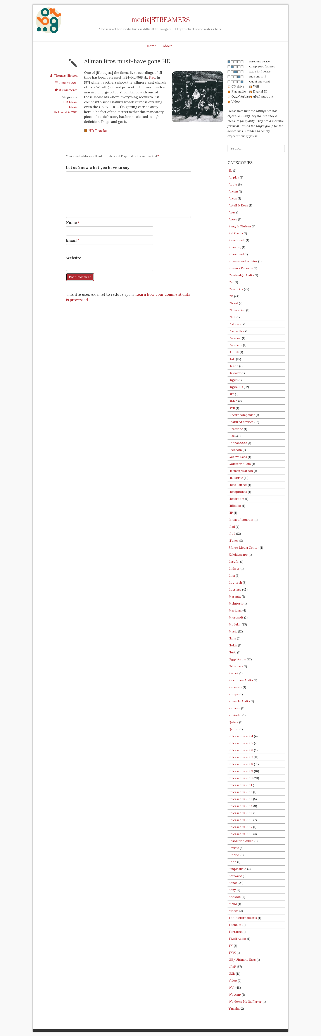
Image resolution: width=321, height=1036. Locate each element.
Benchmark (237, 240)
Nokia (233, 645)
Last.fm (234, 562)
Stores (233, 911)
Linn (232, 575)
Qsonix (234, 729)
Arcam (233, 191)
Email (71, 240)
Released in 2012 (240, 792)
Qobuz (233, 722)
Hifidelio (235, 506)
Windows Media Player (245, 1001)
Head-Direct (238, 485)
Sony (232, 890)
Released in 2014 (240, 806)
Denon (233, 366)
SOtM (233, 904)
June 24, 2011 (68, 83)
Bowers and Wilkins (243, 261)
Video (233, 981)
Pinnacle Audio (239, 701)
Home (151, 46)
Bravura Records (241, 268)
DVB (232, 408)
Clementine (237, 310)
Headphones (238, 492)
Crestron (235, 345)
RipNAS (234, 855)
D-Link (234, 352)
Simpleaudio (237, 869)
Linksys (234, 568)
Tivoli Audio (237, 939)
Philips (234, 694)
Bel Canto (236, 233)
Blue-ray (235, 247)
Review (234, 848)
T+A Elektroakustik (243, 918)
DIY (231, 394)
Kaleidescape (238, 555)
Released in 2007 (241, 757)
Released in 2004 (241, 736)
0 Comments (68, 90)
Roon (232, 862)
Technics (235, 925)
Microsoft (236, 617)
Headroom (236, 499)
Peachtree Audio (241, 680)
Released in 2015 (240, 813)
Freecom (235, 450)
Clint (232, 317)
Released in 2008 (241, 764)
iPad (232, 527)
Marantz (235, 596)
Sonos (233, 883)
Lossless (235, 589)
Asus (232, 212)
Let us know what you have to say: (98, 167)
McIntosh (236, 603)
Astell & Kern (238, 205)
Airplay (234, 177)
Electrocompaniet (242, 415)
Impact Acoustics (241, 520)
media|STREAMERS (160, 19)
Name (71, 222)
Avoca (233, 219)
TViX (232, 953)
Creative (235, 338)
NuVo (232, 652)
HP (231, 513)
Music (73, 107)
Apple (233, 184)
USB (232, 974)
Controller (236, 331)
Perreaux (235, 687)
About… (168, 46)
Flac (152, 77)
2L (230, 170)
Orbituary (236, 666)
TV (231, 946)
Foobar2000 (238, 443)
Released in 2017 (240, 827)
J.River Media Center (244, 548)
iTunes (233, 541)
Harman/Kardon (241, 471)
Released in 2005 (241, 743)
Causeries (236, 289)
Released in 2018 (240, 834)
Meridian (235, 610)
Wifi (232, 988)
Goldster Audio (240, 464)
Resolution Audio (241, 841)
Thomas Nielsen (66, 75)
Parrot (233, 673)
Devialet (235, 373)
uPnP (232, 967)
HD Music (70, 102)
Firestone (236, 429)
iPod (232, 534)
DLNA (233, 401)
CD (231, 296)
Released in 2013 (240, 799)
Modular (235, 624)
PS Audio (235, 715)
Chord (233, 303)
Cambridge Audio (241, 275)
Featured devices (241, 422)
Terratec (235, 932)
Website (73, 258)
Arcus (233, 198)
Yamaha (234, 1008)
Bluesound (236, 254)
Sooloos (235, 897)
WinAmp (235, 994)
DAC (232, 359)
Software (235, 876)
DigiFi (233, 380)
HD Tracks (97, 130)
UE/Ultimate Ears (242, 960)
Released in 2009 (241, 771)
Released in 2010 (241, 778)
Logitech (235, 582)
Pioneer (234, 708)
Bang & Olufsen (240, 226)
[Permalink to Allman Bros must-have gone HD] (73, 66)
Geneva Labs (238, 457)
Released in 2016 (240, 820)
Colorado (235, 324)
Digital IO (236, 387)
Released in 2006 (241, 750)
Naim (232, 638)
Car (231, 282)
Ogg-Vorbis (237, 659)
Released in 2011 (66, 112)
